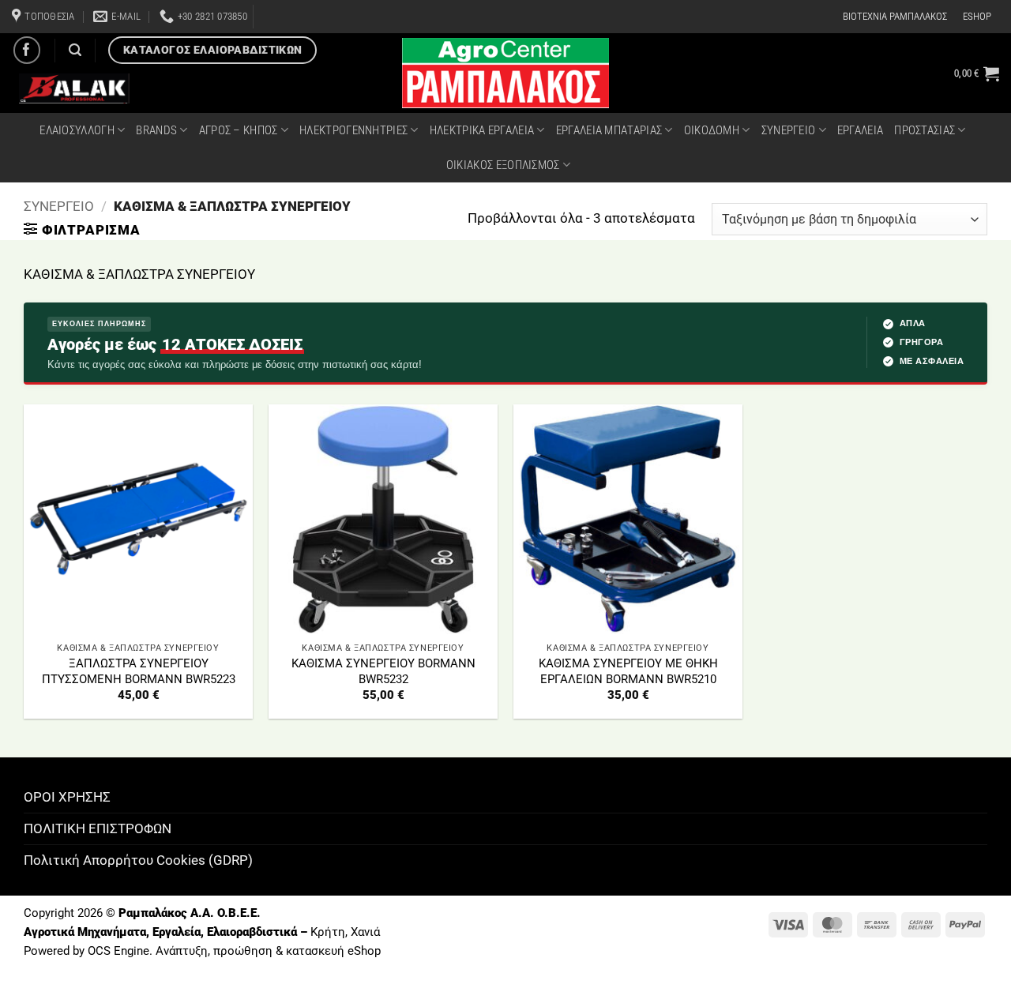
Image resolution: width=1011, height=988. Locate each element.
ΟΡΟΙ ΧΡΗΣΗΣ (67, 797)
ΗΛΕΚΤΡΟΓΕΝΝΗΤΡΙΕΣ (353, 130)
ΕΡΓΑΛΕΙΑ (860, 130)
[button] (976, 73)
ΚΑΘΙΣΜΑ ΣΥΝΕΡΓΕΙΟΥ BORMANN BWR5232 (383, 671)
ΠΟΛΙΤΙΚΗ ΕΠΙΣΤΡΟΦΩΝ (97, 828)
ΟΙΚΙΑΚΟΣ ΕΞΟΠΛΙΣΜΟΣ (503, 165)
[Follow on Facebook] (27, 50)
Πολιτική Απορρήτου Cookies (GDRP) (138, 860)
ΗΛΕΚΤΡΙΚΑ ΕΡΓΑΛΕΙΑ (482, 130)
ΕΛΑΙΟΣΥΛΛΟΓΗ (77, 130)
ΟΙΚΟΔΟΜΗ (711, 130)
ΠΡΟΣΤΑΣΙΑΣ (924, 130)
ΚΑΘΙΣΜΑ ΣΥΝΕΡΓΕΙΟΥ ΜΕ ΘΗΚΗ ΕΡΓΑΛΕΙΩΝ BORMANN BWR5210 (628, 671)
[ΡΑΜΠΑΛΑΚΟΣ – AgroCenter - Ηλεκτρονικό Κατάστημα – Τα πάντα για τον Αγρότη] (505, 73)
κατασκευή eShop (333, 951)
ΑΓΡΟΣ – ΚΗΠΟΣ (238, 130)
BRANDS (156, 130)
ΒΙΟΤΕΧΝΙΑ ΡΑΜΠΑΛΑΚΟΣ (895, 16)
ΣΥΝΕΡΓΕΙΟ (788, 130)
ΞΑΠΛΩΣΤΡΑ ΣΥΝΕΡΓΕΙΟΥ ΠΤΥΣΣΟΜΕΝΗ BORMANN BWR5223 (138, 671)
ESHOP (977, 16)
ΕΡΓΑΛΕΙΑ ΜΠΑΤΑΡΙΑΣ (609, 130)
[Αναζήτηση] (75, 50)
